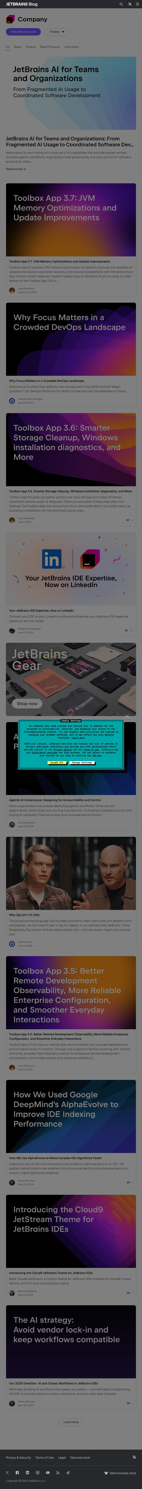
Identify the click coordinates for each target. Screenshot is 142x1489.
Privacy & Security (18, 1457)
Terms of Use (91, 749)
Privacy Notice (63, 749)
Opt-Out (97, 755)
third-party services (45, 752)
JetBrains (34, 1480)
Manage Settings (82, 762)
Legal (62, 1457)
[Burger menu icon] (137, 4)
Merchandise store (122, 1475)
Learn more (78, 737)
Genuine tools (80, 1457)
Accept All (56, 762)
